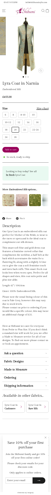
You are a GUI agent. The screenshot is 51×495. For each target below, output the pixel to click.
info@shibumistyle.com (36, 2)
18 (6, 129)
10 (33, 115)
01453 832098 (11, 2)
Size (25, 108)
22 (24, 129)
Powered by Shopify (25, 493)
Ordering (10, 377)
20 (15, 129)
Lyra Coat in (11, 407)
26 (15, 137)
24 (6, 137)
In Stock (10, 175)
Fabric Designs (14, 361)
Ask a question (13, 353)
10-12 (8, 122)
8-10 (23, 115)
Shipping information (18, 385)
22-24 (35, 129)
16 (37, 122)
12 (19, 122)
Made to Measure (15, 369)
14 (28, 122)
